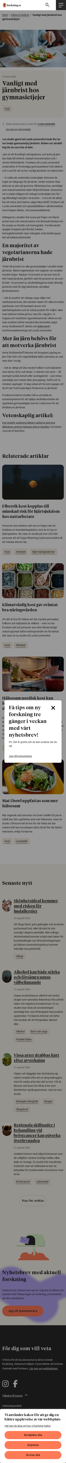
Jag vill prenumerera (20, 756)
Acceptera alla (33, 1435)
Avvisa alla (33, 1455)
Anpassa (33, 1445)
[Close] (53, 708)
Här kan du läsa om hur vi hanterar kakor (28, 1425)
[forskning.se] (10, 5)
